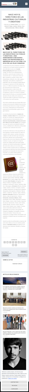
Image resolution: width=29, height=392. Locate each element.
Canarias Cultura (14, 24)
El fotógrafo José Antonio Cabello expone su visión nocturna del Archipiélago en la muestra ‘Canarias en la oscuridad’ (14, 288)
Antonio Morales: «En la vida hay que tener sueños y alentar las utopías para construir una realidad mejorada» (14, 333)
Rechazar (14, 385)
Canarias (15, 26)
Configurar (14, 388)
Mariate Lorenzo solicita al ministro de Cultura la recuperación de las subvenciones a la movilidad (14, 309)
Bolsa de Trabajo (8, 26)
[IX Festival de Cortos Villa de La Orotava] (14, 354)
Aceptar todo (14, 382)
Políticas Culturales (19, 27)
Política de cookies (12, 378)
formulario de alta (12, 224)
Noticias (19, 26)
